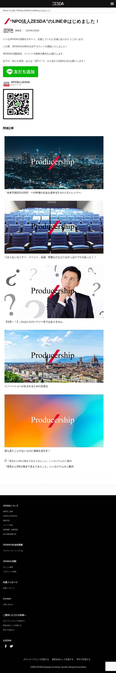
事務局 (18, 30)
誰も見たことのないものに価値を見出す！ (27, 451)
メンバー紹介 (8, 525)
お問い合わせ (8, 604)
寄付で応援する (9, 630)
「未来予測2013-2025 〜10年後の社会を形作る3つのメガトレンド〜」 (44, 192)
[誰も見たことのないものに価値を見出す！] (54, 420)
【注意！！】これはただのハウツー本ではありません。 (35, 321)
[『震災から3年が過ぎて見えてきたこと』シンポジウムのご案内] (38, 461)
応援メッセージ (9, 588)
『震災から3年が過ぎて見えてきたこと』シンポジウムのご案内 (39, 466)
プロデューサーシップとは (13, 551)
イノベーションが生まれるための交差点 (26, 386)
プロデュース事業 (9, 572)
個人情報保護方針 (9, 534)
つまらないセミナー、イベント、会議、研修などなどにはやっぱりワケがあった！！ (50, 257)
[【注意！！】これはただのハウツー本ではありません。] (54, 291)
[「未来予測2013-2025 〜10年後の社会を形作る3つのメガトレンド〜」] (54, 162)
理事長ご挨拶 (8, 511)
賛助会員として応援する (12, 625)
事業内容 (6, 520)
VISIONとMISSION (10, 516)
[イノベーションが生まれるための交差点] (54, 356)
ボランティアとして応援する (14, 621)
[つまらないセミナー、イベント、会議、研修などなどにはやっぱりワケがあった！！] (54, 227)
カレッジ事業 (8, 567)
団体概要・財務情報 (10, 529)
